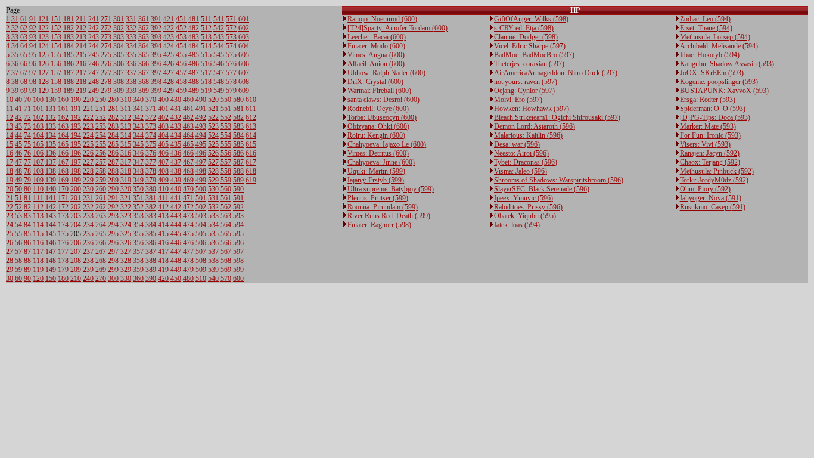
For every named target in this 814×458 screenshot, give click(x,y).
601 (243, 19)
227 (88, 162)
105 (38, 144)
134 (50, 135)
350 (138, 189)
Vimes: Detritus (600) (378, 153)
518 (206, 82)
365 (143, 55)
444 (175, 225)
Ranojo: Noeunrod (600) (382, 19)
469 (188, 180)
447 (175, 251)
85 (27, 234)
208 (75, 260)
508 (200, 260)
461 (188, 108)
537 (213, 251)
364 (143, 46)
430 (175, 99)
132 (50, 117)
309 (118, 90)
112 (38, 207)
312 (125, 117)
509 (200, 269)
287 (113, 162)
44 (18, 135)
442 (175, 207)
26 (9, 243)
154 (56, 46)
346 (138, 153)
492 (200, 117)
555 (225, 144)
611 (251, 108)
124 (43, 46)
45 (18, 144)
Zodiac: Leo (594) (705, 19)
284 (113, 135)
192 (75, 117)
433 (175, 126)
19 (9, 180)
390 (150, 278)
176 (63, 243)
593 (238, 216)
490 (200, 99)
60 (18, 278)
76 (27, 153)
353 (138, 216)
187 (68, 73)
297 (113, 251)
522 (213, 117)
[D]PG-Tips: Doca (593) (715, 117)
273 (106, 37)
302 (118, 28)
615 (251, 144)
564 (225, 225)
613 (251, 126)
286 (113, 153)
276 (106, 64)
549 (218, 90)
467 (188, 162)
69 (23, 90)
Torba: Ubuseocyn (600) (382, 117)
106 (38, 153)
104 (38, 135)
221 (88, 108)
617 (251, 162)
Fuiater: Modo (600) (376, 46)
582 (238, 117)
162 (63, 117)
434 (175, 135)
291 (113, 198)
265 (100, 234)
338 (131, 82)
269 (100, 269)
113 (38, 216)
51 (18, 198)
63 (23, 37)
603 (243, 37)
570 (225, 278)
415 (163, 234)
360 (138, 278)
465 (188, 144)
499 (200, 180)
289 (113, 180)
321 (125, 198)
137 (50, 162)
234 (88, 225)
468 (188, 171)
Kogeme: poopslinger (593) (719, 82)
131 (50, 108)
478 (188, 260)
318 (125, 171)
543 (218, 37)
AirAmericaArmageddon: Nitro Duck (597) (555, 73)
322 (125, 207)
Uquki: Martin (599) (376, 171)
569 (225, 269)
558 (225, 171)
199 (75, 180)
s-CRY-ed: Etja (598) (524, 28)
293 (113, 216)
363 (143, 37)
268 (100, 260)
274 (106, 46)
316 (125, 153)
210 (75, 278)
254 (100, 135)
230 (88, 189)
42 (18, 117)
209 (75, 269)
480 (188, 278)
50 (18, 189)
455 (181, 55)
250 (100, 99)
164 (63, 135)
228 (88, 171)
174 (63, 225)
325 (125, 234)
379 (150, 180)
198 (75, 171)
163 (63, 126)
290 (113, 189)
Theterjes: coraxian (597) (529, 64)
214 (81, 46)
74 (27, 135)
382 (150, 207)
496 (200, 153)
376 (150, 153)
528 (213, 171)
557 (225, 162)
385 (150, 234)
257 (100, 162)
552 (225, 117)
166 (63, 153)
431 (175, 108)
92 (32, 28)
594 (238, 225)
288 (113, 171)
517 (206, 73)
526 (213, 153)
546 (218, 64)
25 (9, 234)
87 (27, 251)
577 (231, 73)
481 (193, 19)
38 (14, 82)
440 (175, 189)
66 (23, 64)
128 (43, 82)
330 (125, 278)
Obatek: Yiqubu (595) (525, 216)
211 (81, 19)
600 (238, 278)
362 (143, 28)
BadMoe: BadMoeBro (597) (534, 55)
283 (113, 126)
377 (150, 162)
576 (231, 64)
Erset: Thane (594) (706, 28)
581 (238, 108)
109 (38, 180)
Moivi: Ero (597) (518, 99)
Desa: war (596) (517, 144)
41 (18, 108)
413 (163, 216)
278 (106, 82)
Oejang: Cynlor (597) (524, 90)
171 (63, 198)
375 (150, 144)
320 (125, 189)
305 (118, 55)
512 (206, 28)
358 (138, 260)
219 (81, 90)
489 (193, 90)
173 (63, 216)
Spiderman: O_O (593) (712, 108)
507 (200, 251)
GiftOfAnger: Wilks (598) (531, 19)
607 (243, 73)
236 (88, 243)
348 (138, 171)
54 (18, 225)
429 (168, 90)
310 (125, 99)
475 (188, 234)
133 (50, 126)
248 (93, 82)
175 (63, 234)
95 (32, 55)
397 (156, 73)
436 (175, 153)
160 (63, 99)
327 (125, 251)
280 (113, 99)
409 (163, 180)
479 (188, 269)
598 (238, 260)
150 (50, 278)
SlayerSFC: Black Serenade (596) (541, 189)
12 (9, 117)
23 (9, 216)
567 (225, 251)
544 (218, 46)
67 (23, 73)
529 (213, 180)
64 (23, 46)
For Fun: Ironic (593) (710, 135)
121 (43, 19)
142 (50, 207)
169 (63, 180)
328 (125, 260)
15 (9, 144)
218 (81, 82)
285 (113, 144)
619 (251, 180)
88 (27, 260)
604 (243, 46)
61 (23, 19)
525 (213, 144)
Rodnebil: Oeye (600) (378, 108)
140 (50, 189)
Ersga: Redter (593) (707, 99)
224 (88, 135)
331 (131, 19)
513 (206, 37)
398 (156, 82)
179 (63, 269)
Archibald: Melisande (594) (719, 46)
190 (75, 99)
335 (131, 55)
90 (27, 278)
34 (14, 46)
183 (68, 37)
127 (43, 73)
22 (9, 207)
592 (238, 207)
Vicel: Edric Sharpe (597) (530, 46)
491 (200, 108)
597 (238, 251)
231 (88, 198)
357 (138, 251)
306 (118, 64)
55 (18, 234)
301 (118, 19)
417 (163, 251)
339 (131, 90)
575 (231, 55)
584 (238, 135)
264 (100, 225)
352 (138, 207)
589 (238, 180)
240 (88, 278)
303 (118, 37)
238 (88, 260)
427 (168, 73)
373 (150, 126)
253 (100, 126)
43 (18, 126)
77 (27, 162)
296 (113, 243)
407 (163, 162)
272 (106, 28)
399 (156, 90)
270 (100, 278)
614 (251, 135)
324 (125, 225)
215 (81, 55)
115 (38, 234)
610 (251, 99)
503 (200, 216)
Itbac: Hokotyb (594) (710, 55)
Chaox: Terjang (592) (710, 162)
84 (27, 225)
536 (213, 243)
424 (168, 46)
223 (88, 126)
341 (138, 108)
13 (9, 126)
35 (14, 55)
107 (38, 162)
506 (200, 243)
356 (138, 243)
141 (50, 198)
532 (213, 207)
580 (238, 99)
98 (32, 82)
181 (68, 19)
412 (163, 207)
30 (9, 278)
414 (163, 225)
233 (88, 216)
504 (200, 225)
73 (27, 126)
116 (38, 243)
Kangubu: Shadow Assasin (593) (727, 64)
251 (100, 108)
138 (50, 171)
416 (163, 243)
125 (43, 55)
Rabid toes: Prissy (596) (528, 207)
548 (218, 82)
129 (43, 90)
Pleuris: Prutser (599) (377, 198)
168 (63, 171)
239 (88, 269)
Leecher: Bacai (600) (376, 37)
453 (181, 37)
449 (175, 269)
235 (88, 234)
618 (251, 171)
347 (138, 162)
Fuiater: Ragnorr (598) (379, 225)
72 (27, 117)
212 (81, 28)
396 (156, 64)
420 (163, 278)
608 (243, 82)
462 (188, 117)
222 (88, 117)
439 (175, 180)
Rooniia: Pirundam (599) (382, 207)
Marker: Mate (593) (708, 126)
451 (181, 19)
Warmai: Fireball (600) (379, 90)
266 (100, 243)
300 (113, 278)
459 (181, 90)
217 (81, 73)
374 (150, 135)
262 (100, 207)
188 (68, 82)
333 (131, 37)
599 (238, 269)
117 (38, 251)
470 (188, 189)
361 (143, 19)
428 (168, 82)
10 (9, 99)
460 (188, 99)
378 (150, 171)
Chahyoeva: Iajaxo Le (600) (386, 144)
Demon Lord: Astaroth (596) (534, 126)
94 (32, 46)
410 (163, 189)
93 (32, 37)
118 (38, 260)
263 (100, 216)
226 (88, 153)
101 (38, 108)
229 (88, 180)
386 (150, 243)
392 (156, 28)
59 (18, 269)
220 (88, 99)
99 (32, 90)
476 (188, 243)
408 (163, 171)
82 (27, 207)
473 (188, 216)
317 (125, 162)
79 (27, 180)
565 (225, 234)
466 (188, 153)
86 (27, 243)
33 (14, 37)
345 (138, 144)
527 (213, 162)
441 (175, 198)
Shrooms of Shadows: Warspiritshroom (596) (558, 180)
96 (32, 64)
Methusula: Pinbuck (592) (717, 171)
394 (156, 46)
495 (200, 144)
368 (143, 82)
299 (113, 269)
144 (50, 225)
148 (50, 260)
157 (56, 73)
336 (131, 64)
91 (32, 19)
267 (100, 251)
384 (150, 225)
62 (23, 28)
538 (213, 260)
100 (38, 99)
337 (131, 73)
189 (68, 90)
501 (200, 198)
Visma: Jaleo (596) (520, 171)
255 (100, 144)
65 (23, 55)
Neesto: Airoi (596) (521, 153)
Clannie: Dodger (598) (526, 37)
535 (213, 234)
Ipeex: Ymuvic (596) (523, 198)
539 (213, 269)
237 (88, 251)
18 (9, 171)
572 (231, 28)
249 (93, 90)
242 (93, 28)
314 (125, 135)
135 (50, 144)
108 (38, 171)
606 (243, 64)
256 (100, 153)
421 (168, 19)
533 (213, 216)
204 (75, 225)
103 (38, 126)
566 (225, 243)
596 (238, 243)
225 (88, 144)
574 (231, 46)
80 (27, 189)
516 (206, 64)
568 (225, 260)
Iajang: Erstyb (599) (375, 180)
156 (56, 64)
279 (106, 90)
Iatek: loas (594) (517, 225)
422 (168, 28)
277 (106, 73)
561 (225, 198)
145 (50, 234)
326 (125, 243)
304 (118, 46)
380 (150, 189)
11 (9, 108)
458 (181, 82)
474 (188, 225)
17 (9, 162)
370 (150, 99)
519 (206, 90)
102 (38, 117)
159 (56, 90)
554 (225, 135)
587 (238, 162)
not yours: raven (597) (525, 82)
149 (50, 269)
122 (43, 28)
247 (93, 73)
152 (56, 28)
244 (93, 46)
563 (225, 216)
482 (193, 28)
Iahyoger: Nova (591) (710, 198)
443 (175, 216)
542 (218, 28)
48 (18, 171)
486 (193, 64)
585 (238, 144)
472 (188, 207)
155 (56, 55)
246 (93, 64)
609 (243, 90)
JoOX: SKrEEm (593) (712, 73)
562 (225, 207)
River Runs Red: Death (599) (388, 216)
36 (14, 64)
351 (138, 198)
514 (206, 46)
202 (75, 207)
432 (175, 117)
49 (18, 180)
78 (27, 171)
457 (181, 73)
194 (75, 135)
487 (193, 73)
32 (14, 28)
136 (50, 153)
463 (188, 126)
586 (238, 153)
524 (213, 135)
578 (231, 82)
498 (200, 171)
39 (14, 90)
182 (68, 28)
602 (243, 28)
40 (18, 99)
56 (18, 243)
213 (81, 37)
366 (143, 64)
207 (75, 251)
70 (27, 99)
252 (100, 117)
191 (75, 108)
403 (163, 126)
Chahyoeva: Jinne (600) (381, 162)
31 (14, 19)
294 (113, 225)
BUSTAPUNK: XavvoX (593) (724, 90)
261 (100, 198)
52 (18, 207)
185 (68, 55)
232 (88, 207)
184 (68, 46)
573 (231, 37)
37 (14, 73)
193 (75, 126)
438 (175, 171)
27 (9, 251)
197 (75, 162)
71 (27, 108)
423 (168, 37)
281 (113, 108)
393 (156, 37)
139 (50, 180)
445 (175, 234)
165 (63, 144)
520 (213, 99)
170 (63, 189)
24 (9, 225)
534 (213, 225)
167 (63, 162)
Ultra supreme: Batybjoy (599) (390, 189)
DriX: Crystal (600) (375, 82)
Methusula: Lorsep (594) (715, 37)
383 (150, 216)
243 (93, 37)
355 (138, 234)
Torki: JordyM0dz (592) (714, 180)
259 (100, 180)
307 (118, 73)
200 (75, 189)
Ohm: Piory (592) (705, 189)
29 (9, 269)
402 (163, 117)
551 (225, 108)
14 (9, 135)
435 (175, 144)
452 (181, 28)
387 (150, 251)
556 (225, 153)
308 (118, 82)
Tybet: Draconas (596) (525, 162)
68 (23, 82)
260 (100, 189)
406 (163, 153)
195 (75, 144)
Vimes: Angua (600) (376, 55)
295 (113, 234)
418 (163, 260)
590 (238, 189)
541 (218, 19)
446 (175, 243)
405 (163, 144)
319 (125, 180)
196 (75, 153)
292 (113, 207)
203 (75, 216)
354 (138, 225)
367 (143, 73)
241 (93, 19)
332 (131, 28)
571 (231, 19)
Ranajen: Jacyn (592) (710, 153)
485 (193, 55)
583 (238, 126)
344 (138, 135)
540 (213, 278)
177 (63, 251)
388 (150, 260)
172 (63, 207)
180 (63, 278)
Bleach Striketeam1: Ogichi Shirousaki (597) (557, 117)
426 (168, 64)
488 (193, 82)
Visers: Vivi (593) (705, 144)
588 (238, 171)
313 (125, 126)
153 (56, 37)
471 (188, 198)
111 (38, 198)
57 (18, 251)
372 (150, 117)
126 (43, 64)
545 (218, 55)
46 (18, 153)
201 (75, 198)
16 (9, 153)
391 (156, 19)
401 (163, 108)
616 (251, 153)
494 (200, 135)
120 (38, 278)
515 (206, 55)
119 (38, 269)
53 (18, 216)
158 (56, 82)
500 (200, 189)
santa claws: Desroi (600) (383, 99)
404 (163, 135)
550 (225, 99)
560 (225, 189)
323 (125, 216)
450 (175, 278)
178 (63, 260)
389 (150, 269)
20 (9, 189)
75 (27, 144)
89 (27, 269)
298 (113, 260)
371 (150, 108)
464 (188, 135)
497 (200, 162)
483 (193, 37)
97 (32, 73)
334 (131, 46)
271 (106, 19)
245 (93, 55)
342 (138, 117)
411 (163, 198)
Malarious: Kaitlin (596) (528, 135)
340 (138, 99)
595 (238, 234)
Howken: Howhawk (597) (531, 108)
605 (243, 55)
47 (18, 162)
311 (125, 108)
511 (206, 19)
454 (181, 46)
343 (138, 126)
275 (106, 55)
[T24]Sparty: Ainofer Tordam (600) (397, 28)
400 (163, 99)
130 (50, 99)
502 (200, 207)
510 (200, 278)
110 (38, 189)
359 (138, 269)
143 (50, 216)
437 (175, 162)
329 (125, 269)
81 (27, 198)
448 (175, 260)
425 (168, 55)
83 (27, 216)
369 (143, 90)
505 (200, 234)
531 (213, 198)
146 (50, 243)
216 (81, 64)
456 (181, 64)
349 (138, 180)
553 (225, 126)
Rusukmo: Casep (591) (712, 207)
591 (238, 198)
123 (43, 37)
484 (193, 46)
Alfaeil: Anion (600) (376, 64)
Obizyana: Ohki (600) (378, 126)
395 (156, 55)
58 (18, 260)
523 (213, 126)
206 (75, 243)
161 (63, 108)
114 (38, 225)
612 (251, 117)
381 (150, 198)
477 (188, 251)
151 (56, 19)
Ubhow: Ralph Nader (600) (386, 73)
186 (68, 64)
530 (213, 189)
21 (9, 198)
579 (231, 90)
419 (163, 269)
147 (50, 251)
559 (225, 180)
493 (200, 126)
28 (9, 260)
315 (125, 144)
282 (113, 117)
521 (213, 108)
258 (100, 171)
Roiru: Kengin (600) (376, 135)
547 (218, 73)
